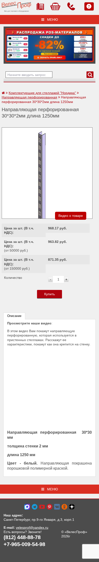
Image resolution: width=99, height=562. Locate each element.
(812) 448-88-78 (22, 537)
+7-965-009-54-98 (24, 544)
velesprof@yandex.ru (32, 527)
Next (8, 44)
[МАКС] (27, 506)
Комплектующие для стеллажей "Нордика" (42, 93)
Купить (49, 294)
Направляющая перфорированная (29, 97)
